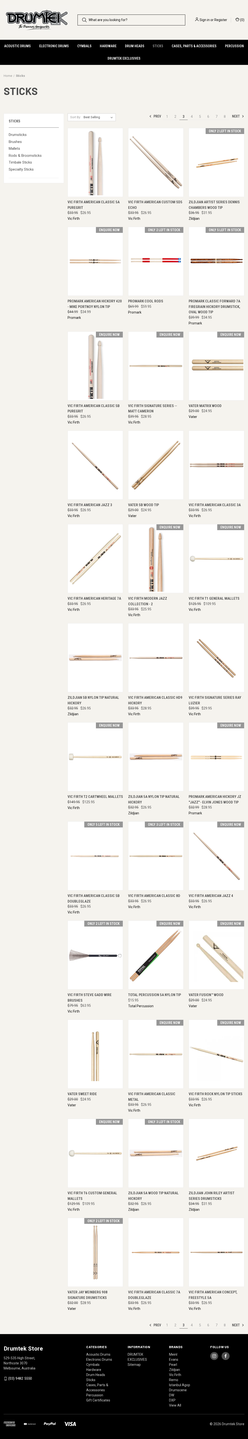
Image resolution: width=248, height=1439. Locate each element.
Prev (157, 116)
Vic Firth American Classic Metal (151, 1097)
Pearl (173, 1365)
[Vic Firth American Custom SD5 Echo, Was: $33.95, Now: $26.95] (156, 162)
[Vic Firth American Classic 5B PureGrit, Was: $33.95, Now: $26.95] (95, 366)
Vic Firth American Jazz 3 (90, 505)
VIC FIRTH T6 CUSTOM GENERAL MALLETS (92, 1196)
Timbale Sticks (20, 162)
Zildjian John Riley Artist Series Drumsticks (211, 1196)
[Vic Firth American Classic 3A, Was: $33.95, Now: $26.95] (216, 465)
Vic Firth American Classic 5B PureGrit (94, 409)
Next (236, 116)
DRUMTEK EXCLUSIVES (124, 58)
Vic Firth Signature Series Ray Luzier (215, 700)
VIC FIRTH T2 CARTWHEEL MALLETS (95, 796)
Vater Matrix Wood (205, 406)
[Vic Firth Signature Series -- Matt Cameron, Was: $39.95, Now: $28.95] (156, 366)
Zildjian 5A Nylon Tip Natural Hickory (154, 799)
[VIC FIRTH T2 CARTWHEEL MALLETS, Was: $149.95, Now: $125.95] (95, 756)
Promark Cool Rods (145, 301)
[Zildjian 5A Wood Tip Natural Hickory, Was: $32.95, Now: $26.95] (156, 1153)
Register (220, 20)
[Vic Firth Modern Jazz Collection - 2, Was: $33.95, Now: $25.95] (156, 558)
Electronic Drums (54, 46)
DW (171, 1395)
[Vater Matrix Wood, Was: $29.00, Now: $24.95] (216, 366)
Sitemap (134, 1365)
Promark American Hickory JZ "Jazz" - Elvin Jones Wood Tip (215, 799)
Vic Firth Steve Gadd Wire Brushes (90, 998)
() (241, 20)
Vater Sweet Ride (82, 1094)
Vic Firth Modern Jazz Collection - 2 (147, 601)
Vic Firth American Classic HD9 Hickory (155, 700)
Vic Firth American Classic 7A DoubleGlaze (154, 1295)
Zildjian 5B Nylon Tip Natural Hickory (93, 700)
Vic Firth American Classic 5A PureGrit (94, 205)
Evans (173, 1359)
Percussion (234, 46)
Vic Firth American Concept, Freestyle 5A (213, 1295)
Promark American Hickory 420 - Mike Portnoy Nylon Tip (95, 304)
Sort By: (75, 117)
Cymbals (84, 46)
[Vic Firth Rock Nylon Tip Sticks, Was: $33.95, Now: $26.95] (216, 1054)
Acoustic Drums (17, 46)
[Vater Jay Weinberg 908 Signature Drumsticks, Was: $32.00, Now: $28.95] (95, 1252)
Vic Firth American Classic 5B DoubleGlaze (94, 899)
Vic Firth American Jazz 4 (211, 896)
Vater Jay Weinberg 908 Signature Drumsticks (88, 1295)
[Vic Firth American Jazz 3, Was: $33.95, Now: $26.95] (95, 465)
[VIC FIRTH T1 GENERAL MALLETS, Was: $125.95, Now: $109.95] (216, 558)
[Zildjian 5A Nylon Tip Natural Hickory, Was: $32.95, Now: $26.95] (156, 756)
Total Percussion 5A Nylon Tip (154, 995)
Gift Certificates (98, 1400)
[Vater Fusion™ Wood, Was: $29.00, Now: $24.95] (216, 955)
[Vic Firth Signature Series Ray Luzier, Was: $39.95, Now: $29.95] (216, 657)
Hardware (108, 46)
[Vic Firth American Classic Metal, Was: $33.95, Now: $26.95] (156, 1054)
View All (175, 1405)
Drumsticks (18, 135)
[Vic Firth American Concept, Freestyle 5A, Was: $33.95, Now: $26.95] (216, 1252)
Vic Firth (175, 1375)
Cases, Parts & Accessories (194, 46)
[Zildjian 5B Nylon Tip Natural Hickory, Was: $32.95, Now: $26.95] (95, 657)
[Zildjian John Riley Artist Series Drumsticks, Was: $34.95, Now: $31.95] (216, 1153)
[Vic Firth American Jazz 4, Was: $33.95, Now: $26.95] (216, 855)
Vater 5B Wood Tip (143, 505)
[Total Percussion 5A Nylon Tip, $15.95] (156, 955)
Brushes (15, 142)
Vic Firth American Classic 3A (215, 505)
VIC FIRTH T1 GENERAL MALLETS (214, 598)
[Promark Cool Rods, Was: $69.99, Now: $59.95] (156, 261)
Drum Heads (134, 46)
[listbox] (99, 117)
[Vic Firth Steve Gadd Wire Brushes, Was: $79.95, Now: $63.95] (95, 955)
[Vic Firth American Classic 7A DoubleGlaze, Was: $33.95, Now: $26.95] (156, 1252)
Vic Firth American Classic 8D (154, 896)
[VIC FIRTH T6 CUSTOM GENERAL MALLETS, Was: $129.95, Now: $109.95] (95, 1153)
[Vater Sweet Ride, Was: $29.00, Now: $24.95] (95, 1054)
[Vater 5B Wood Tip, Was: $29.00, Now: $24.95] (156, 465)
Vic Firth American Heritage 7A (94, 598)
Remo (173, 1380)
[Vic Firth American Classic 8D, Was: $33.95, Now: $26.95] (156, 855)
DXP (172, 1400)
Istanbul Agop (179, 1385)
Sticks (158, 46)
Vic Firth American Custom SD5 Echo (155, 205)
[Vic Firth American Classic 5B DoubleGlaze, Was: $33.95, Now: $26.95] (95, 855)
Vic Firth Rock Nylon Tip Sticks (215, 1094)
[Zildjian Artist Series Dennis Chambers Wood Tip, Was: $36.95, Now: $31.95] (216, 162)
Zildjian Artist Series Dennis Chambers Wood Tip (214, 205)
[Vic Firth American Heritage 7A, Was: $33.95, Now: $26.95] (95, 558)
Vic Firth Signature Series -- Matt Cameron (152, 409)
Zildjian (174, 1370)
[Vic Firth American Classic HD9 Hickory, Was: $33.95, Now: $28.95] (156, 657)
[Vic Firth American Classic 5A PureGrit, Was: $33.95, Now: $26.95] (95, 162)
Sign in (205, 20)
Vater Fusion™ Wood (206, 995)
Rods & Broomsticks (25, 155)
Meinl (173, 1354)
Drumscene (178, 1390)
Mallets (14, 148)
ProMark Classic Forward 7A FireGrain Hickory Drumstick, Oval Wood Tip (214, 306)
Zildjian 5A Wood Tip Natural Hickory (153, 1196)
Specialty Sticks (21, 169)
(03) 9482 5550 (20, 1378)
